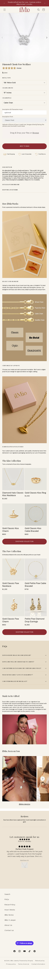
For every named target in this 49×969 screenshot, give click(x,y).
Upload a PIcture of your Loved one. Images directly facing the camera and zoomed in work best (23, 125)
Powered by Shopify (26, 960)
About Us (8, 925)
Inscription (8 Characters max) (12, 109)
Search (7, 894)
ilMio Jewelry (14, 960)
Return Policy (10, 905)
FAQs (7, 899)
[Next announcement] (44, 3)
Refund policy (40, 960)
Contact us (9, 930)
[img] (24, 839)
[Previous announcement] (4, 3)
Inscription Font (7, 116)
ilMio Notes (9, 915)
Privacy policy (11, 964)
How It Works (10, 910)
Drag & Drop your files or (24, 133)
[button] (4, 9)
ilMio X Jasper (10, 920)
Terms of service (23, 964)
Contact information (38, 964)
